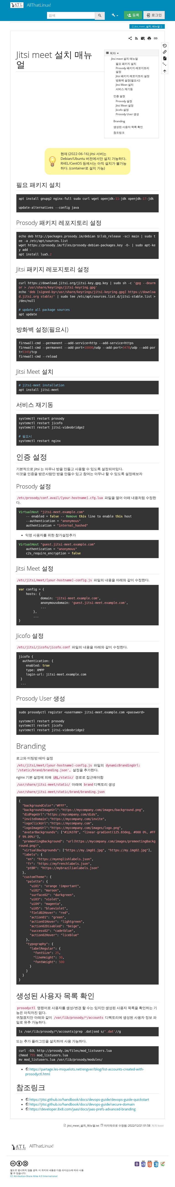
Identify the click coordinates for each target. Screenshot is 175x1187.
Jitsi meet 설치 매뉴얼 (124, 59)
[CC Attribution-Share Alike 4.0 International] (19, 1163)
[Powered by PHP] (143, 1164)
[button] (115, 15)
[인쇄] (149, 38)
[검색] (100, 16)
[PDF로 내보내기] (165, 58)
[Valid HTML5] (149, 1164)
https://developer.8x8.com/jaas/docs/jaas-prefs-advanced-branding (82, 1109)
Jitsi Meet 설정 (125, 105)
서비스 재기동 (124, 89)
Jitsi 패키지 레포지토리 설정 (132, 76)
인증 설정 (119, 96)
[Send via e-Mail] (143, 38)
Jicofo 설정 (122, 110)
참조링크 (118, 133)
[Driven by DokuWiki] (162, 1164)
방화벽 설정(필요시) (128, 80)
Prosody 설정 (124, 101)
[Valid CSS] (156, 1164)
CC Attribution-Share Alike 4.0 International (33, 1176)
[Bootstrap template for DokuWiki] (137, 1164)
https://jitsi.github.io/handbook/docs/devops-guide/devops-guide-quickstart (89, 1099)
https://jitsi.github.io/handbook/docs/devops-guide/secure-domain (82, 1104)
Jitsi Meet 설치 (125, 85)
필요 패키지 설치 (126, 64)
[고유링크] (156, 38)
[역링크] (165, 52)
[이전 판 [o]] (165, 45)
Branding (119, 121)
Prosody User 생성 (127, 114)
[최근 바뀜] (136, 38)
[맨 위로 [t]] (165, 71)
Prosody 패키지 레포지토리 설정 (132, 70)
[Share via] (130, 38)
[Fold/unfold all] (165, 65)
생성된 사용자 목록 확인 (128, 127)
